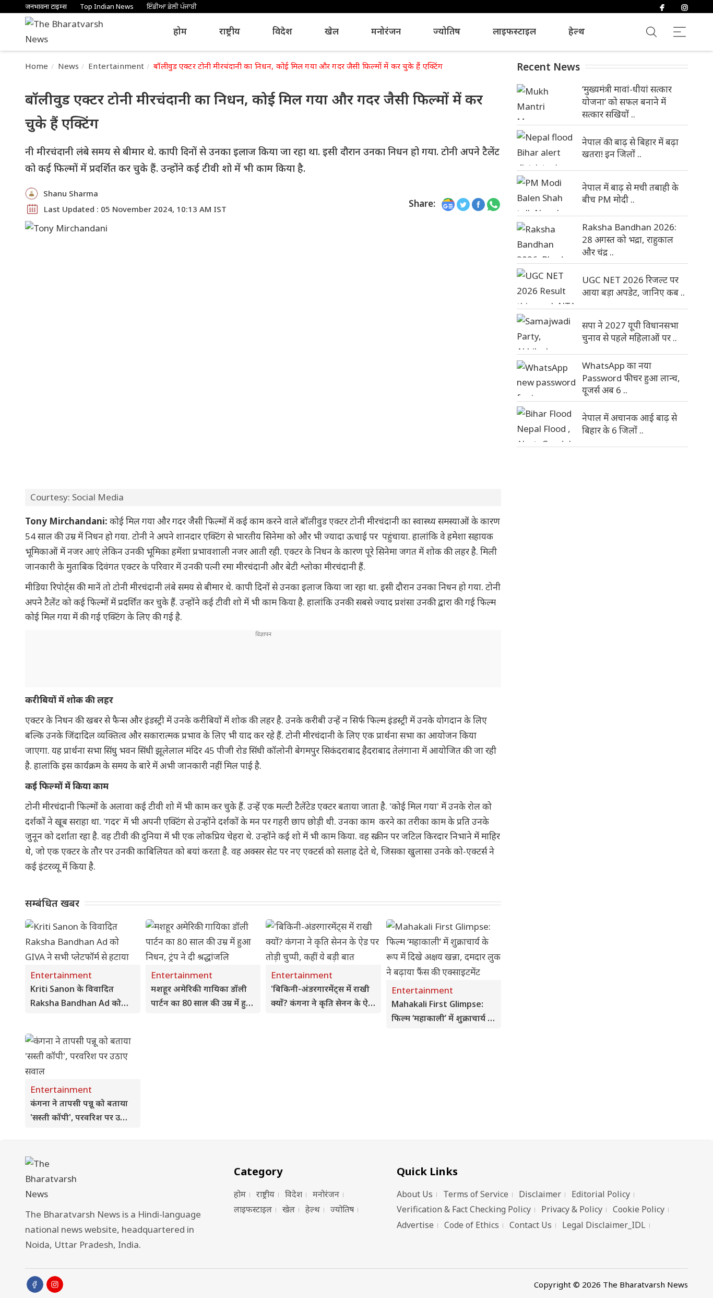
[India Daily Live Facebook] (478, 204)
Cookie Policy (638, 1209)
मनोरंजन (386, 31)
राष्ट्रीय (229, 31)
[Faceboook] (35, 1284)
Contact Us (530, 1225)
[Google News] (448, 204)
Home (37, 66)
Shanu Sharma (70, 193)
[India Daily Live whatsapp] (493, 204)
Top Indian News (107, 6)
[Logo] (116, 1179)
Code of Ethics (471, 1225)
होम (180, 31)
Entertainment (116, 66)
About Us (415, 1194)
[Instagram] (684, 6)
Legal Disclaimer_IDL (604, 1225)
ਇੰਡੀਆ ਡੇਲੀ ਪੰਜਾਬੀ (172, 6)
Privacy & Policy (571, 1209)
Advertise (415, 1225)
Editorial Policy (601, 1194)
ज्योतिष (446, 31)
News (68, 66)
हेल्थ (576, 31)
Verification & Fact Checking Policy (464, 1209)
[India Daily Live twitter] (463, 204)
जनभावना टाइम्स (46, 6)
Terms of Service (475, 1194)
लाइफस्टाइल (514, 31)
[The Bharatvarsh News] (69, 32)
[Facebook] (662, 6)
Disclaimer (540, 1194)
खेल (332, 31)
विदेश (282, 31)
